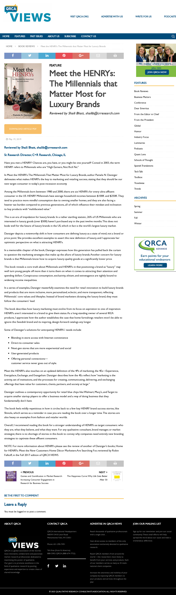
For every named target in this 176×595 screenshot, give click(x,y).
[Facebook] (50, 566)
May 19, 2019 (15, 139)
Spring (137, 206)
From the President (144, 119)
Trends (137, 188)
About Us (53, 36)
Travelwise (139, 183)
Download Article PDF (22, 129)
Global (137, 125)
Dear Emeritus (141, 108)
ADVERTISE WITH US (112, 16)
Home (6, 36)
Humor (137, 131)
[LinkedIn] (66, 566)
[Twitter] (58, 566)
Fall (136, 217)
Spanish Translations (143, 165)
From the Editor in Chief (146, 114)
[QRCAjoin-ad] (156, 74)
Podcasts (138, 148)
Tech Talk (138, 171)
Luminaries (139, 142)
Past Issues (36, 36)
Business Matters (142, 97)
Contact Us (88, 36)
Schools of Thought (143, 160)
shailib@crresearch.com (52, 147)
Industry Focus (141, 137)
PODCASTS (170, 16)
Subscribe (70, 36)
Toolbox (138, 177)
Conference (140, 102)
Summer (138, 212)
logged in (21, 511)
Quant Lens (140, 154)
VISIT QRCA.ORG (79, 16)
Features (20, 36)
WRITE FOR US (143, 16)
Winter (138, 223)
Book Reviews (141, 91)
